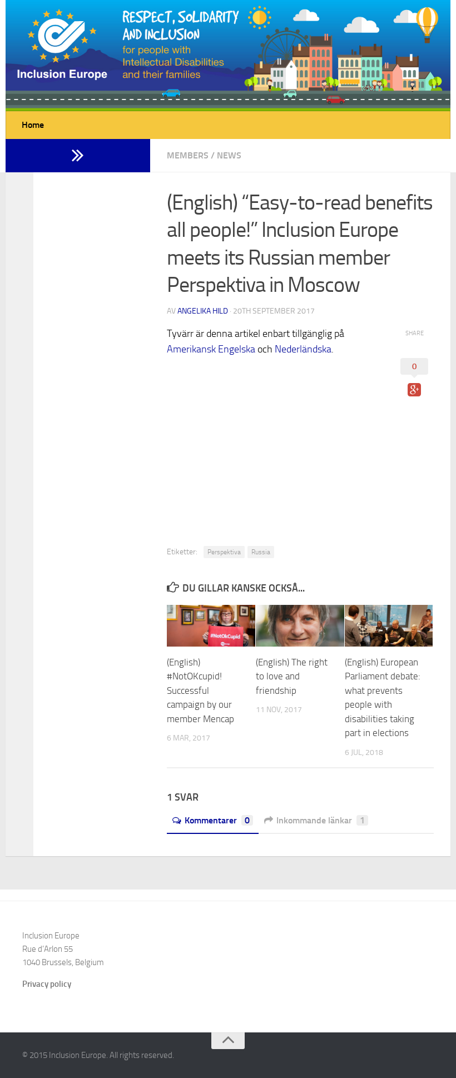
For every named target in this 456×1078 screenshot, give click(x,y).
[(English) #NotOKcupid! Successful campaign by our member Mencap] (211, 626)
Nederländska (303, 349)
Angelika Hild (202, 311)
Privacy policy (46, 984)
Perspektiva (224, 552)
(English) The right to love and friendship (292, 676)
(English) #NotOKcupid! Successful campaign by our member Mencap (200, 690)
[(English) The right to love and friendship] (300, 626)
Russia (260, 552)
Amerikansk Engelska (211, 349)
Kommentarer (217, 820)
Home (33, 125)
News (229, 155)
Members (188, 155)
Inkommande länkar (320, 820)
